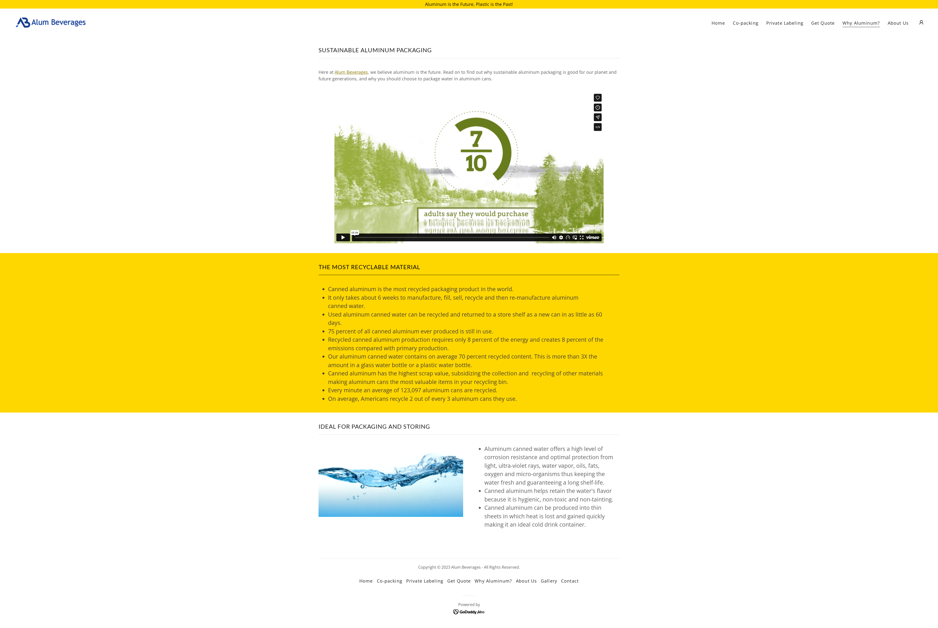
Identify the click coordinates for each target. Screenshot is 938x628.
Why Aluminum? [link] (861, 23)
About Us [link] (898, 23)
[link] (50, 22)
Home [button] (366, 581)
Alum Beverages (351, 72)
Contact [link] (570, 581)
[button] (921, 22)
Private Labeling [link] (784, 23)
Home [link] (718, 23)
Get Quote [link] (823, 23)
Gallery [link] (549, 581)
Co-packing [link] (745, 23)
